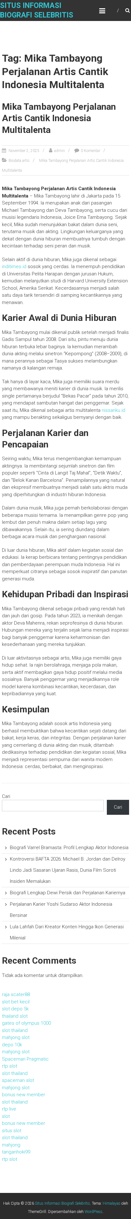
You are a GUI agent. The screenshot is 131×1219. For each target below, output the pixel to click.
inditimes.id (14, 266)
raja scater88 (16, 994)
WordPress (93, 1211)
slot (6, 1116)
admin (59, 151)
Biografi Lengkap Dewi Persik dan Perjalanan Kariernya (67, 893)
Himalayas (112, 1203)
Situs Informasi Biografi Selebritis (62, 1203)
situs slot (11, 1130)
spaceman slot (18, 1080)
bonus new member (23, 1095)
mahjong (11, 1145)
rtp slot (9, 1066)
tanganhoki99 (16, 1152)
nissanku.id (113, 410)
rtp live (9, 1109)
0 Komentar (90, 151)
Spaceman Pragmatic (25, 1059)
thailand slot (15, 1016)
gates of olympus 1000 (26, 1023)
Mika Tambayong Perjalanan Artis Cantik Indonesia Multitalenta (59, 118)
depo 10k (12, 1045)
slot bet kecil (16, 1002)
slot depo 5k (15, 1009)
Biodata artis (19, 160)
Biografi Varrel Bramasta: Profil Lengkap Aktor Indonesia (69, 847)
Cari (6, 796)
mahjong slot (16, 1037)
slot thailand (15, 1030)
